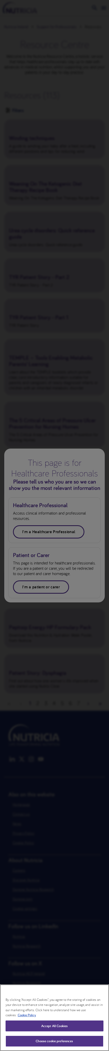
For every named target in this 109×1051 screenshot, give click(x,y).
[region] (54, 1017)
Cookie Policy (27, 1015)
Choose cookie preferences (54, 1041)
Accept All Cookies (54, 1026)
